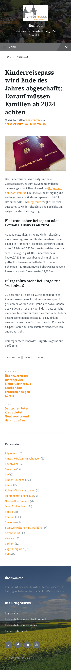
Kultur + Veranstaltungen (20, 490)
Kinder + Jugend (15, 480)
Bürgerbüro (34, 202)
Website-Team (33, 120)
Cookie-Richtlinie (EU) (17, 631)
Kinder (39, 357)
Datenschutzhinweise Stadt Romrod (25, 619)
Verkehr (9, 543)
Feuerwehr (11, 464)
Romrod (36, 25)
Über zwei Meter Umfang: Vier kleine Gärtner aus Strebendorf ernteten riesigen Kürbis (18, 386)
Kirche (9, 485)
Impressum (11, 613)
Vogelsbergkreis (14, 549)
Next (8, 403)
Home (8, 56)
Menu (12, 47)
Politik (9, 512)
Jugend (28, 357)
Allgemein (11, 453)
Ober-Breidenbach (16, 506)
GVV (7, 474)
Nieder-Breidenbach (17, 501)
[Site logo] (35, 19)
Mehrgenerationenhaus (19, 496)
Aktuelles (23, 56)
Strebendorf (12, 533)
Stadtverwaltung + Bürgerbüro (25, 124)
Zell (7, 554)
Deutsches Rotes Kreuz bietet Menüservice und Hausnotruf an (17, 414)
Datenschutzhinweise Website (22, 625)
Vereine (9, 538)
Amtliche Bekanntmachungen (22, 458)
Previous (10, 371)
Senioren (10, 522)
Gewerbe (10, 469)
